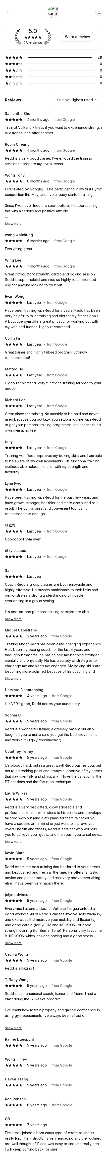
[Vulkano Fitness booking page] (8, 12)
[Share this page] (99, 12)
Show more (13, 223)
